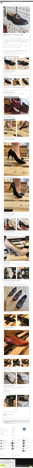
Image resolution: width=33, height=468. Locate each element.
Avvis (7, 465)
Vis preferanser (12, 465)
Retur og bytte (13, 432)
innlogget (8, 423)
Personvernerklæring (13, 435)
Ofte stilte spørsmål (13, 429)
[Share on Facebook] (14, 409)
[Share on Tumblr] (18, 409)
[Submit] (30, 2)
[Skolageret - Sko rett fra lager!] (1, 3)
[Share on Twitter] (15, 409)
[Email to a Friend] (16, 409)
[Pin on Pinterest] (17, 409)
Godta (3, 465)
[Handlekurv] (31, 2)
